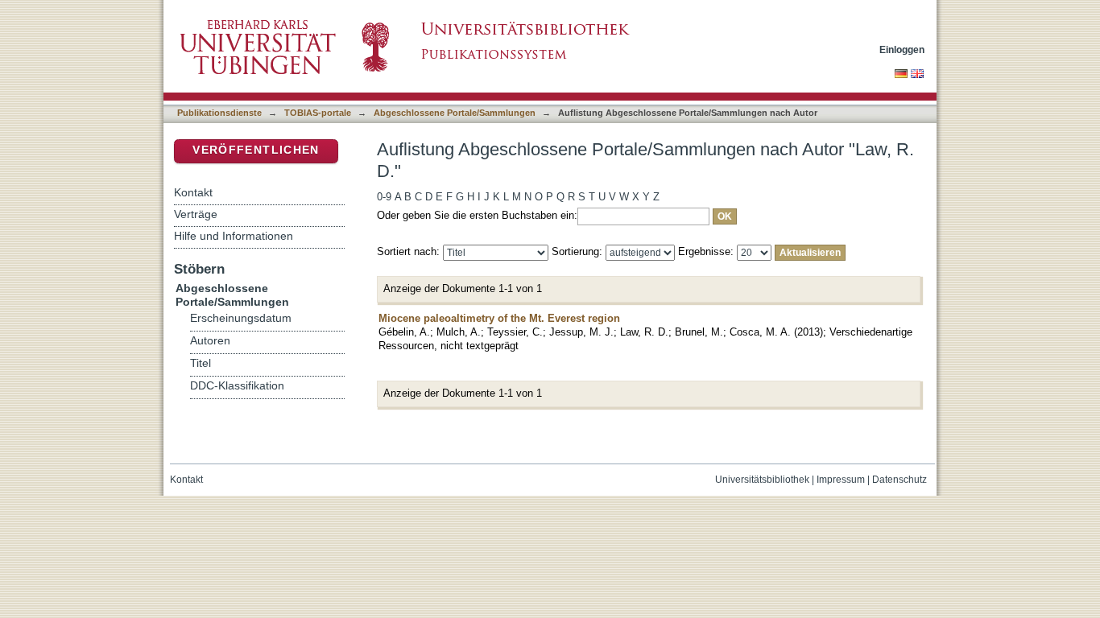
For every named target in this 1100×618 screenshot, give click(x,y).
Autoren (210, 341)
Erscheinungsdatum (241, 318)
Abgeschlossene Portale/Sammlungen (455, 112)
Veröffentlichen (255, 150)
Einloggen (901, 49)
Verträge (195, 214)
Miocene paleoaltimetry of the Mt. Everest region (499, 318)
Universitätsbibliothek (762, 479)
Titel (200, 363)
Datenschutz (899, 479)
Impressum (841, 479)
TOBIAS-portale (317, 112)
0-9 (384, 197)
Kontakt (193, 192)
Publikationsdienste (219, 112)
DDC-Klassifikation (237, 386)
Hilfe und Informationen (233, 235)
